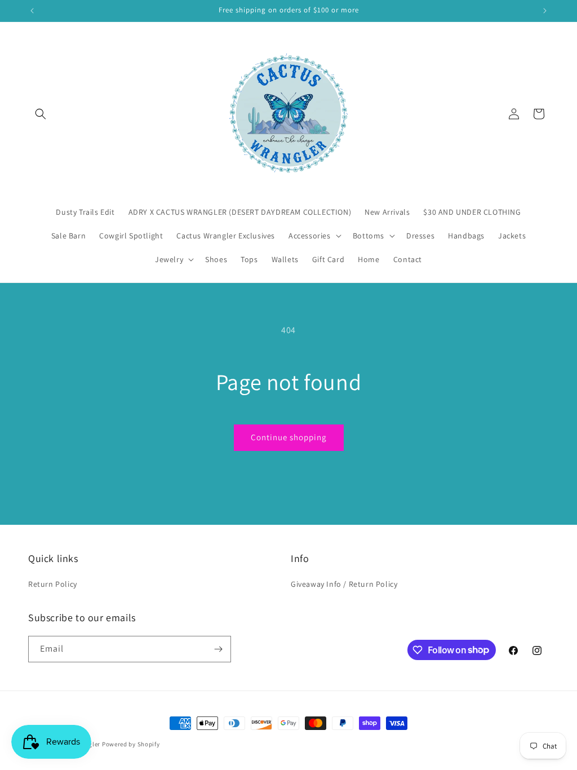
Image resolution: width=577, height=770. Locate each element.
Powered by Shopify (131, 744)
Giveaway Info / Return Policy (344, 584)
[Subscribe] (218, 649)
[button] (40, 113)
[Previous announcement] (32, 10)
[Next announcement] (544, 10)
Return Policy (52, 584)
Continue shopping (289, 437)
